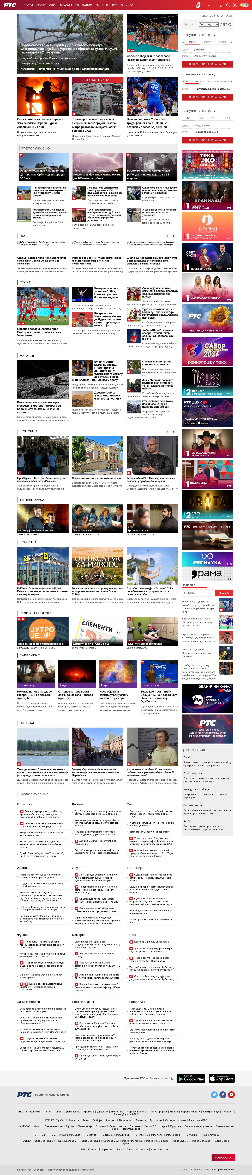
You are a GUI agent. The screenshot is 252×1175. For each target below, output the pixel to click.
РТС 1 (41, 1134)
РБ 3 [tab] (213, 118)
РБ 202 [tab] (227, 118)
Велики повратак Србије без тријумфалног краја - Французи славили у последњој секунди (148, 123)
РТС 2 (52, 1134)
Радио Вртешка (201, 1140)
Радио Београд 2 (66, 1140)
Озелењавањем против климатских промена (156, 363)
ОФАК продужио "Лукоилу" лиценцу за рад (150, 921)
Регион (77, 804)
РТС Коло (157, 1134)
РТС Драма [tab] (192, 81)
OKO (52, 5)
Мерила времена (136, 1111)
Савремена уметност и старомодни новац (96, 478)
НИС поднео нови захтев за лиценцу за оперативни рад (150, 912)
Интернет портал (161, 1149)
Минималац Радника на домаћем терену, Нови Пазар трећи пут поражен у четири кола (42, 944)
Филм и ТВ (150, 1126)
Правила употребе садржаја (63, 1169)
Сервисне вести (190, 1111)
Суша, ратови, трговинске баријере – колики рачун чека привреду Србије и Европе (151, 877)
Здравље (135, 1126)
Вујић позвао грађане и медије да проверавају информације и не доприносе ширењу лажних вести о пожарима (97, 920)
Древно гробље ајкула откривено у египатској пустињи (107, 395)
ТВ (77, 5)
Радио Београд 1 (43, 1140)
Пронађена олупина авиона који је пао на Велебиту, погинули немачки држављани (97, 851)
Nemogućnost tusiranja (196, 789)
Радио (87, 5)
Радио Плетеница (132, 1140)
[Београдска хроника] (207, 287)
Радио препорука (36, 613)
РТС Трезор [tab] (206, 81)
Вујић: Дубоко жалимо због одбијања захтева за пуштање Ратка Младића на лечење (40, 844)
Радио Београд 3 (90, 1140)
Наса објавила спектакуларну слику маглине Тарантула (113, 695)
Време (174, 1111)
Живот (37, 1126)
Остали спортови (175, 1120)
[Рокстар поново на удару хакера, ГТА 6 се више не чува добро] (36, 674)
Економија (135, 868)
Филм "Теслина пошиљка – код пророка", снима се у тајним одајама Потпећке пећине (158, 384)
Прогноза (190, 24)
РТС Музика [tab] (222, 81)
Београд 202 (111, 1140)
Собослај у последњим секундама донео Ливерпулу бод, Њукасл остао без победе (160, 292)
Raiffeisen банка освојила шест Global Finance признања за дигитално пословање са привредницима (42, 591)
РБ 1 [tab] (188, 118)
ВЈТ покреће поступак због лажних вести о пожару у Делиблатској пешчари (42, 908)
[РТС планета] (198, 5)
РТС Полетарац (210, 1134)
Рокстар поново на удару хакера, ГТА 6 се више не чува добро (34, 695)
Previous (183, 42)
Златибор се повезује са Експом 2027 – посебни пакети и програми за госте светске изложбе (150, 591)
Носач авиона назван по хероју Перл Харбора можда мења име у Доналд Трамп (43, 1031)
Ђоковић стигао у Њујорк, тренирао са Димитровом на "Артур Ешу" (151, 950)
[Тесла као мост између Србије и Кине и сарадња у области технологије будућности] (159, 674)
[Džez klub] (207, 381)
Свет (130, 804)
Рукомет (111, 1120)
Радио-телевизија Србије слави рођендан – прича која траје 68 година (148, 174)
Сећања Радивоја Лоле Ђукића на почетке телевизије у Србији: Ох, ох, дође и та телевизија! (41, 260)
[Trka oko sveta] (207, 164)
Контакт (93, 1149)
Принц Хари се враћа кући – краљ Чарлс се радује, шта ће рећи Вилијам (96, 1048)
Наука (163, 1126)
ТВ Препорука (32, 500)
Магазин (65, 5)
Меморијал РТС (198, 1120)
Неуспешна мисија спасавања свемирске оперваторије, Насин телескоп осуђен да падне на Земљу (151, 1050)
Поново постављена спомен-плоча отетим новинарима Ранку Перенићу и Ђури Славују (50, 191)
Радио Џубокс (180, 1140)
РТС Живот (122, 1134)
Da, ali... (187, 757)
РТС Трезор (173, 1134)
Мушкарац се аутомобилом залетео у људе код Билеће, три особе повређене (96, 833)
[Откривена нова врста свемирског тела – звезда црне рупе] (77, 674)
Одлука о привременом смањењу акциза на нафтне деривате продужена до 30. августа (151, 889)
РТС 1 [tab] (192, 42)
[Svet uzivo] (207, 257)
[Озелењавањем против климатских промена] (134, 367)
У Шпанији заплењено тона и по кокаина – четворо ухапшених (159, 212)
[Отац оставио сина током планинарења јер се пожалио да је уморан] (134, 406)
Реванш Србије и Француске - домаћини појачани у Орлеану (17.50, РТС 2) (98, 965)
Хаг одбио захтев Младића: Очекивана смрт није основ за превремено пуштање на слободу (42, 918)
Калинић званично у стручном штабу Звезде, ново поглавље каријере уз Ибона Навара (97, 987)
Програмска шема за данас (207, 64)
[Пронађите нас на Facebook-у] (222, 1094)
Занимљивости (28, 1002)
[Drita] (207, 504)
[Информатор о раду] (207, 729)
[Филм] (134, 385)
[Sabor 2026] (207, 351)
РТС (114, 5)
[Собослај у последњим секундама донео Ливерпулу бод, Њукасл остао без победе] (134, 294)
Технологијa (136, 1002)
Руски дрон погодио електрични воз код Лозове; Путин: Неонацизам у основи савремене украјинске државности (104, 215)
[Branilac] (207, 195)
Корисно (28, 542)
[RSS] (234, 5)
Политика (24, 804)
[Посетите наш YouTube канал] (231, 1094)
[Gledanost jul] (207, 318)
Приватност (24, 1169)
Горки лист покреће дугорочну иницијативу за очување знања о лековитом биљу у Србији (97, 591)
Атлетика (141, 1120)
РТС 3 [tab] (222, 42)
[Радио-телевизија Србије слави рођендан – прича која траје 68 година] (151, 167)
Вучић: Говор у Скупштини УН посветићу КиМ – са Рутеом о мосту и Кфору (42, 854)
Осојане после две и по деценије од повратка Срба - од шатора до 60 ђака (42, 174)
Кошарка (79, 935)
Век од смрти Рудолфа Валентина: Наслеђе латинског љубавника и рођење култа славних (97, 1026)
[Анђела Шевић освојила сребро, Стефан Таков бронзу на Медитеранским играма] (134, 336)
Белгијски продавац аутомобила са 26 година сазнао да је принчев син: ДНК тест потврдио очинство (95, 1038)
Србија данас (72, 1111)
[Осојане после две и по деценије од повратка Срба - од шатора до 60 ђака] (44, 167)
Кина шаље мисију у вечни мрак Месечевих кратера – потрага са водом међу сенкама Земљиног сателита (39, 407)
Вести (28, 5)
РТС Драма (106, 1134)
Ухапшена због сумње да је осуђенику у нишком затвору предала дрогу (41, 876)
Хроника (23, 868)
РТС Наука (90, 1134)
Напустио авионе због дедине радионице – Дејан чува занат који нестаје (42, 1040)
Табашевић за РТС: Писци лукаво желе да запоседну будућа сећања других (151, 479)
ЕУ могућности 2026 (126, 1114)
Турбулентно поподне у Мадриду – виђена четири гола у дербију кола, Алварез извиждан (160, 313)
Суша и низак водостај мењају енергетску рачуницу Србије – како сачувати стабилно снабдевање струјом (150, 901)
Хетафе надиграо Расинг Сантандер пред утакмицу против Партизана (42, 955)
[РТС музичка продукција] (207, 698)
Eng (219, 5)
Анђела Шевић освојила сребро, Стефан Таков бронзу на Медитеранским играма (158, 335)
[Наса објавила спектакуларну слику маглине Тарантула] (118, 674)
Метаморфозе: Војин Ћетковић (36, 530)
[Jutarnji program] (207, 226)
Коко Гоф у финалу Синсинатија (151, 941)
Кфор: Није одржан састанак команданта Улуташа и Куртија (42, 834)
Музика (70, 1126)
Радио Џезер (221, 1140)
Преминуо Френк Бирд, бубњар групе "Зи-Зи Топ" (98, 1057)
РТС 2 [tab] (207, 42)
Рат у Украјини (158, 1111)
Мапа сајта (223, 1157)
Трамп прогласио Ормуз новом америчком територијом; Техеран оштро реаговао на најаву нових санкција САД (94, 124)
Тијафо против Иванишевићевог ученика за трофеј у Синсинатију (149, 959)
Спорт (41, 5)
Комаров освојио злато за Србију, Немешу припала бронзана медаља (106, 292)
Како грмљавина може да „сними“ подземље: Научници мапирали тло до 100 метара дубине (97, 174)
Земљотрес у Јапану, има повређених (149, 831)
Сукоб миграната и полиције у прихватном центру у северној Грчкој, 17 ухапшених (159, 190)
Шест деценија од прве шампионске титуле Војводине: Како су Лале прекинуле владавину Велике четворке (152, 260)
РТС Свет (74, 1134)
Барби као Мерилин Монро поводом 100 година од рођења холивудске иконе (42, 1049)
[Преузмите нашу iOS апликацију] (222, 1078)
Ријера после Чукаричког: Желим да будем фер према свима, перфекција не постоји (107, 319)
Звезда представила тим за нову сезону (95, 955)
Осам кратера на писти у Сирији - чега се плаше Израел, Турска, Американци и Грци (40, 123)
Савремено (30, 655)
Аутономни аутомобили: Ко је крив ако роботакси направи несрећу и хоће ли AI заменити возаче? (150, 772)
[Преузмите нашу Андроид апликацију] (191, 1078)
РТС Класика (140, 1134)
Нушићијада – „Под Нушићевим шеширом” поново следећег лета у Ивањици (41, 479)
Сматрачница (211, 1111)
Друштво (78, 868)
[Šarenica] (207, 474)
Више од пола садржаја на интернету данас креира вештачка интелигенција (150, 1040)
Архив (126, 1143)
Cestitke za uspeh (193, 805)
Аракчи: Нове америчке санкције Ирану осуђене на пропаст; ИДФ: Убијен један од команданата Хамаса (151, 853)
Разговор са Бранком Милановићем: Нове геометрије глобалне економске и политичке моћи (96, 260)
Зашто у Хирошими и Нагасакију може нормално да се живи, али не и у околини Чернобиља (95, 772)
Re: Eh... (187, 821)
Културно (28, 431)
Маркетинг (107, 1149)
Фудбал (23, 935)
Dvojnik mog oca (192, 773)
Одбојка (98, 1120)
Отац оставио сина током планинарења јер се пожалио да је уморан (157, 403)
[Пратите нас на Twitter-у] (214, 1094)
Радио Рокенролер (157, 1140)
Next (231, 42)
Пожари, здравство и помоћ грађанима (41, 642)
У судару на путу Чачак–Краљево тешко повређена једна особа (41, 885)
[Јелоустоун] (207, 443)
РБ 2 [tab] (201, 118)
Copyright (38, 1169)
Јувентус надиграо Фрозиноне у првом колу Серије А (41, 976)
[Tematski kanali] (207, 566)
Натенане (29, 723)
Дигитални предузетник (198, 1126)
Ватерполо (125, 1120)
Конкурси (142, 1149)
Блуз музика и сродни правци (145, 642)
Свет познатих (83, 1002)
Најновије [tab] (188, 585)
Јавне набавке (124, 1149)
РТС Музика (190, 1134)
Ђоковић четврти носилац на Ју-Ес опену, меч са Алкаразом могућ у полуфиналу (152, 968)
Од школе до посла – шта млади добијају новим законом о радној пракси (96, 900)
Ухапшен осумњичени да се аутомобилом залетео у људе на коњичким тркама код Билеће (50, 213)
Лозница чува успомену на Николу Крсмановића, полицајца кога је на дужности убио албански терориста (104, 191)
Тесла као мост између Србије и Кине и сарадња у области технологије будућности (159, 696)
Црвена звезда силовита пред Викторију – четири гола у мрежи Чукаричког (39, 332)
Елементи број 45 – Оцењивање (91, 642)
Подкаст (227, 1111)
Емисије (102, 5)
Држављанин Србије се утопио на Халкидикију (95, 842)
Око (23, 236)
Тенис (131, 935)
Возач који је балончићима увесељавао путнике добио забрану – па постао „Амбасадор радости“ (41, 1020)
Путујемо (100, 1126)
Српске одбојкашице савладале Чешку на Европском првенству (148, 58)
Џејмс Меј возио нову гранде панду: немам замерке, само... (152, 1031)
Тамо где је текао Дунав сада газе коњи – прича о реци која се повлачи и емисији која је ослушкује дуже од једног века (42, 772)
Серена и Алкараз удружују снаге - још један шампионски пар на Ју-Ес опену (152, 978)
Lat (209, 5)
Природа (175, 1126)
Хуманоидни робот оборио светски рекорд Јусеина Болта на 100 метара (151, 1022)
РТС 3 (62, 1134)
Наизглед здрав (131, 1128)
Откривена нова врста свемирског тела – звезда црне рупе (75, 695)
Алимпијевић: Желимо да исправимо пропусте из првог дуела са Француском (97, 976)
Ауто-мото (156, 1120)
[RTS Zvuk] (207, 412)
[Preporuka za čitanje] (207, 535)
